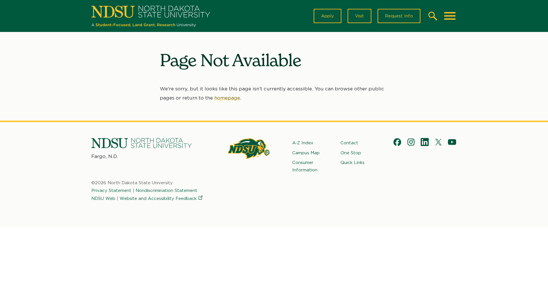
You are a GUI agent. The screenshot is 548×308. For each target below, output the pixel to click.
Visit (359, 16)
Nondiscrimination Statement (166, 190)
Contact (349, 142)
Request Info (399, 16)
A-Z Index (302, 142)
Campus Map (306, 152)
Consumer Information (304, 166)
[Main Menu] (450, 16)
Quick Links (352, 162)
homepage (227, 98)
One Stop (351, 152)
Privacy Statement (111, 190)
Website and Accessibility (158, 198)
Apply (327, 16)
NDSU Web (103, 198)
